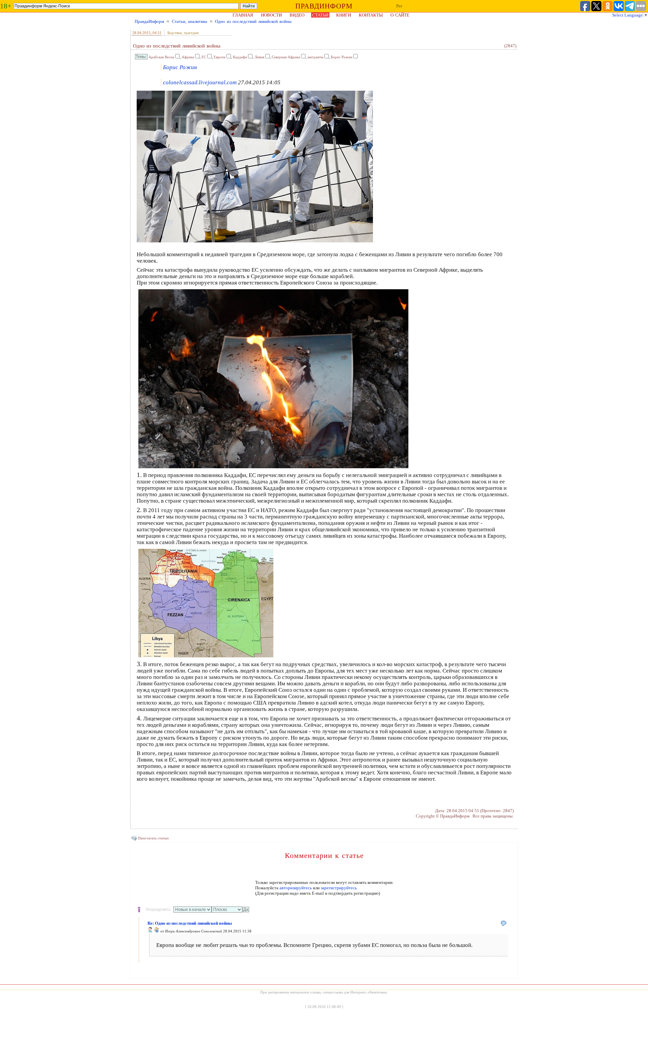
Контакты (371, 15)
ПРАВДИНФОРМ (324, 6)
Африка (188, 57)
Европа (219, 57)
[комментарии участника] (156, 931)
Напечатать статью (153, 838)
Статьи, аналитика (189, 21)
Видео (297, 15)
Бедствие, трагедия (182, 33)
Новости (271, 15)
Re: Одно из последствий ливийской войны (189, 923)
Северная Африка (286, 57)
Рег (399, 5)
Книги (343, 15)
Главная (243, 15)
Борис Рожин (341, 57)
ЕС (203, 57)
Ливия (259, 57)
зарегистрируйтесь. (339, 887)
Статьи (320, 15)
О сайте (399, 15)
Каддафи (240, 57)
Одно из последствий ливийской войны (253, 21)
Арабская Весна (161, 57)
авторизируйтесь (295, 887)
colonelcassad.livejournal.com (200, 82)
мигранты (315, 57)
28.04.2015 (141, 33)
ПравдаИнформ (149, 21)
